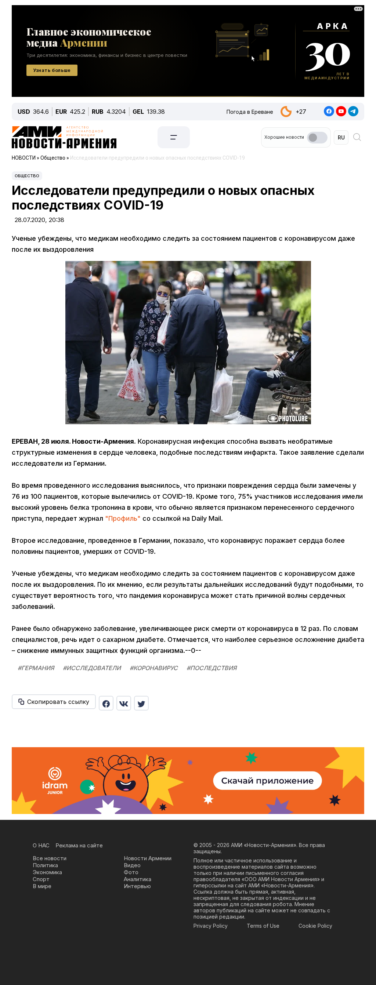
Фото (131, 872)
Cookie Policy (315, 926)
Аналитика (137, 879)
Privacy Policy (211, 926)
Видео (132, 865)
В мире (42, 886)
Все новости (49, 858)
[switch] (317, 137)
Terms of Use (263, 926)
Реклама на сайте (79, 845)
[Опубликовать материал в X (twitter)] (141, 703)
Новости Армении (147, 858)
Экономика (47, 872)
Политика (45, 865)
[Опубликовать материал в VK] (123, 703)
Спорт (41, 879)
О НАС (41, 845)
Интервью (137, 886)
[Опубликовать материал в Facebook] (106, 703)
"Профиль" (123, 518)
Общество (27, 175)
